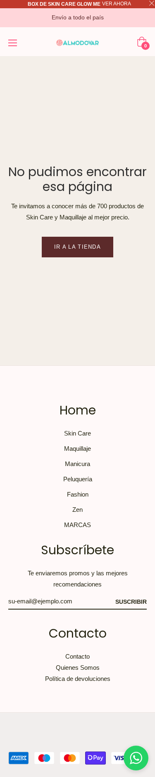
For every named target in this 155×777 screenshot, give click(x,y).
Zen (77, 509)
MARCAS (77, 524)
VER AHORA (116, 4)
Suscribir (131, 601)
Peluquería (77, 479)
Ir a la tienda (77, 247)
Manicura (77, 463)
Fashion (77, 494)
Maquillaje (77, 448)
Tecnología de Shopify (106, 741)
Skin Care (77, 433)
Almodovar (58, 741)
